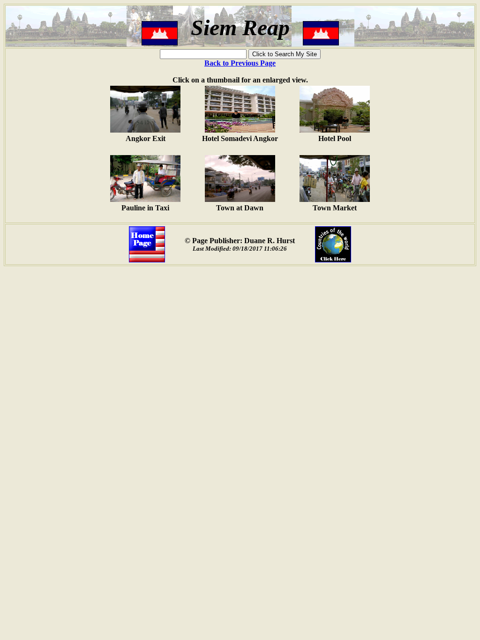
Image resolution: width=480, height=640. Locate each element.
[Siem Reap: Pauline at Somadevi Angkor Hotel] (240, 130)
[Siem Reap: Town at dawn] (240, 199)
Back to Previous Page (240, 63)
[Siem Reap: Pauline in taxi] (145, 199)
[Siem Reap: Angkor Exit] (145, 130)
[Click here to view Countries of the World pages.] (333, 260)
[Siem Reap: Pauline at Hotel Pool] (335, 130)
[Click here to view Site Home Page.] (147, 260)
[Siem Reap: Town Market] (335, 199)
